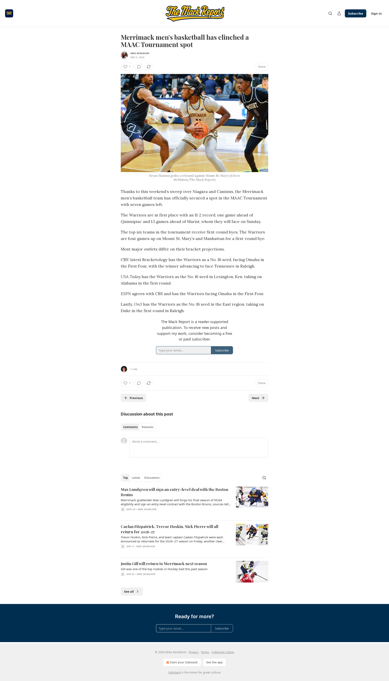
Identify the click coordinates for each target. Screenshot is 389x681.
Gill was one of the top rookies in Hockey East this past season (164, 569)
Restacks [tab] (147, 427)
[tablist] (138, 427)
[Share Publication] (339, 13)
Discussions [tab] (151, 478)
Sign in (376, 13)
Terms (205, 652)
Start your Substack (184, 662)
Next (255, 398)
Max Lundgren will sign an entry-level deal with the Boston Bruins (174, 492)
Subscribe (355, 13)
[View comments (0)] (139, 67)
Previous (136, 398)
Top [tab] (125, 478)
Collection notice (223, 652)
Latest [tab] (136, 478)
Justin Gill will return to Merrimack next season (164, 563)
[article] (194, 502)
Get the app (214, 662)
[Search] (330, 13)
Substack (174, 672)
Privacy (193, 652)
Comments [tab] (130, 427)
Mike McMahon (139, 53)
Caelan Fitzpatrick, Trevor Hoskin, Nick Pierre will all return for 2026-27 (169, 529)
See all (129, 591)
